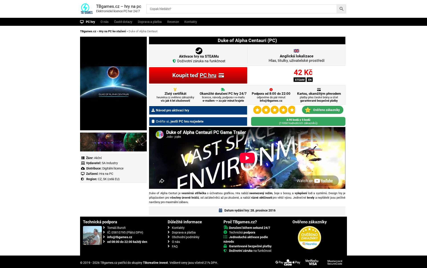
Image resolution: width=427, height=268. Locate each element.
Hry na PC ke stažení (112, 31)
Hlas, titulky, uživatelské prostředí (296, 58)
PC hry (90, 22)
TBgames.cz (88, 31)
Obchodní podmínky (185, 237)
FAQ (175, 246)
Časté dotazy (123, 22)
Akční (98, 158)
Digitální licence (112, 168)
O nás (105, 22)
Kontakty (190, 22)
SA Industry (110, 163)
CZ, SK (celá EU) (109, 179)
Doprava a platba (150, 22)
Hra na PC (106, 173)
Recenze (173, 22)
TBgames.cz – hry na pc (118, 6)
